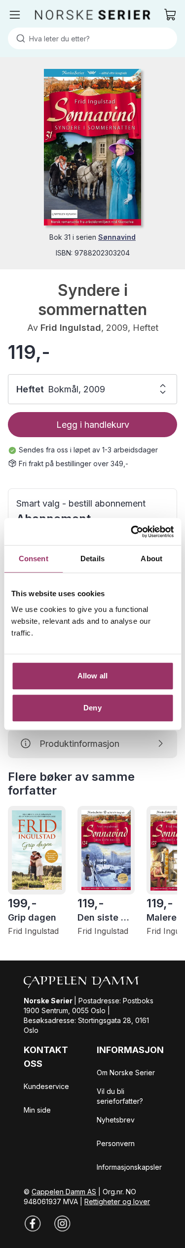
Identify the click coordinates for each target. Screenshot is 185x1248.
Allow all (92, 676)
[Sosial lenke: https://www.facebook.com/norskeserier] (32, 1223)
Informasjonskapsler (129, 1167)
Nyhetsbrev (116, 1120)
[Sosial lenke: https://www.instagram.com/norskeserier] (62, 1223)
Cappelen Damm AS (64, 1191)
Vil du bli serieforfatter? (120, 1096)
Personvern (116, 1143)
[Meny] (15, 15)
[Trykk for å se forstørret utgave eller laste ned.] (92, 147)
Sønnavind (117, 237)
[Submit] (18, 38)
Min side (37, 1110)
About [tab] (151, 558)
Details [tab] (92, 558)
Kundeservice (46, 1086)
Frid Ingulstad (70, 327)
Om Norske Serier (126, 1072)
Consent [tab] (33, 558)
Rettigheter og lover (117, 1201)
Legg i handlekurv (92, 424)
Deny (92, 708)
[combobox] (92, 38)
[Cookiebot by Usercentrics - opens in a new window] (132, 531)
